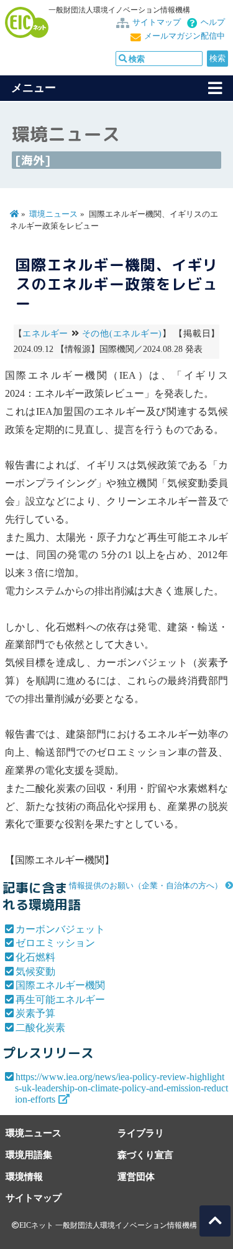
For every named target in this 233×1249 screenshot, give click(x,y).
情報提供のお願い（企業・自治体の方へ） (145, 885)
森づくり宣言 (145, 1154)
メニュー (33, 88)
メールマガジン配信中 (184, 36)
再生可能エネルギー (60, 999)
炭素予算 (35, 1013)
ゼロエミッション (55, 943)
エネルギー (45, 333)
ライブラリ (140, 1133)
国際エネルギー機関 (60, 985)
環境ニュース (53, 214)
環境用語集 (29, 1154)
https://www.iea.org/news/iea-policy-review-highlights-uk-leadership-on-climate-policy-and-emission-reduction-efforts (121, 1087)
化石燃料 (35, 957)
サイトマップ (156, 22)
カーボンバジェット (60, 929)
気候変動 (35, 971)
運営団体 (136, 1176)
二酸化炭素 (40, 1027)
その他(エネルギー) (122, 333)
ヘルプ (213, 22)
